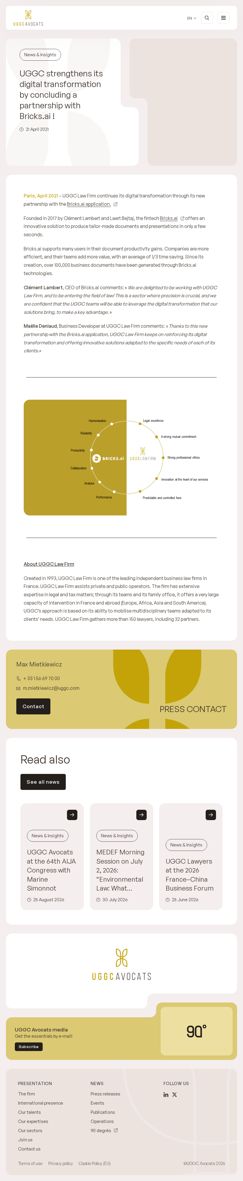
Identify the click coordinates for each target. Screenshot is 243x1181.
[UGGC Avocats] (28, 18)
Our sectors (30, 1130)
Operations (102, 1121)
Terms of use (30, 1163)
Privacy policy (60, 1163)
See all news (43, 782)
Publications (103, 1112)
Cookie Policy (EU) (95, 1163)
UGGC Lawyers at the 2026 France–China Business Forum (190, 874)
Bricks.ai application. (89, 204)
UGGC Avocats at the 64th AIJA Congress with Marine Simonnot (51, 870)
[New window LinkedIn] (166, 1094)
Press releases (105, 1094)
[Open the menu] (223, 18)
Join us (25, 1140)
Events (97, 1103)
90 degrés (101, 1130)
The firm (26, 1094)
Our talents (29, 1112)
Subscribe (29, 1046)
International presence (40, 1103)
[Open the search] (207, 18)
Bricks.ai (169, 218)
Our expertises (33, 1121)
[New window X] (174, 1094)
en (189, 18)
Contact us (29, 1149)
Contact (33, 706)
